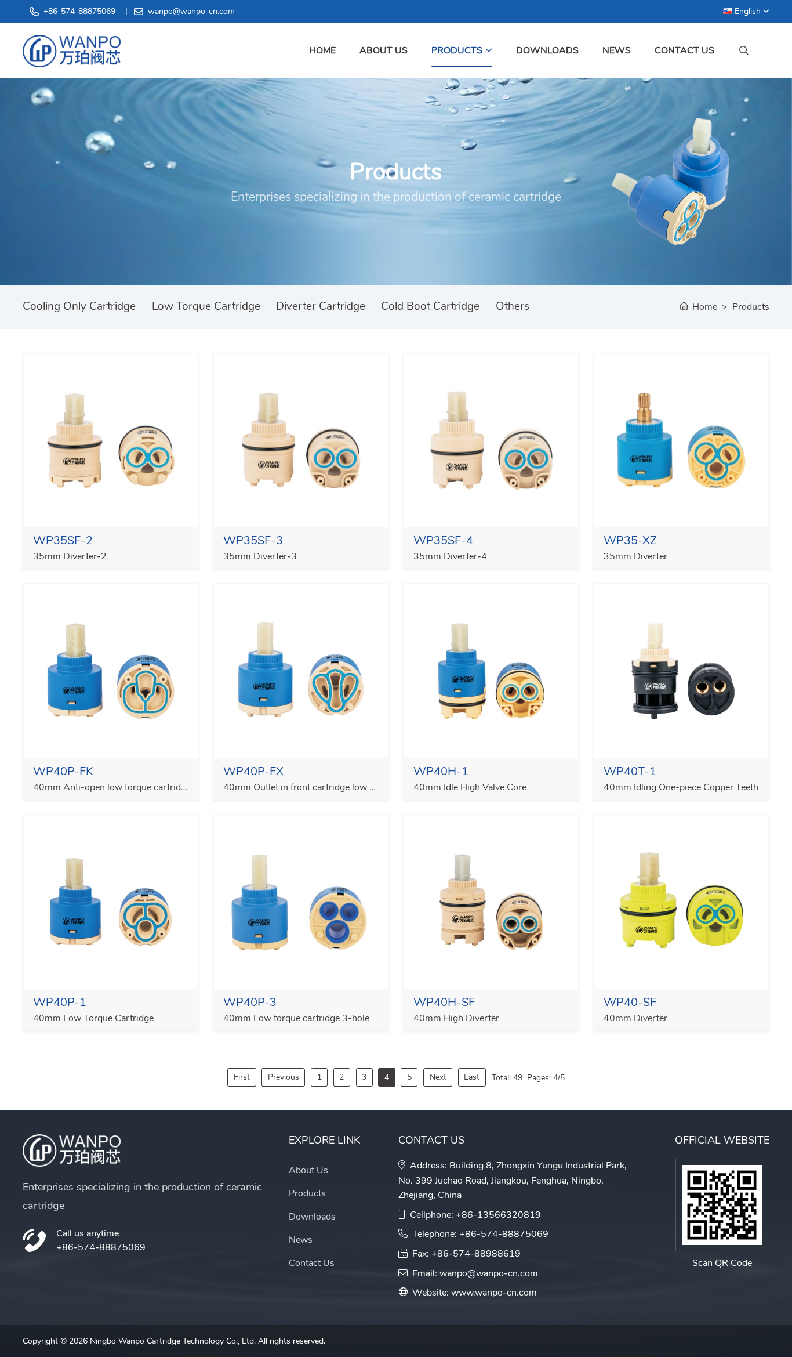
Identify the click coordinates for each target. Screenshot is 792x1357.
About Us (383, 50)
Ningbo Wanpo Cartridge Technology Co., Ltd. (173, 1341)
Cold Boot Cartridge (430, 306)
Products (456, 50)
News (616, 50)
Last (471, 1077)
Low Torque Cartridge (206, 306)
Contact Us (684, 50)
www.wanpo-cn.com (494, 1292)
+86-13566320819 (498, 1214)
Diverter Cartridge (320, 306)
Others (512, 306)
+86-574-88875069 (79, 11)
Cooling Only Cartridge (79, 306)
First (242, 1077)
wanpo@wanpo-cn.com (191, 11)
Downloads (547, 50)
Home (322, 50)
